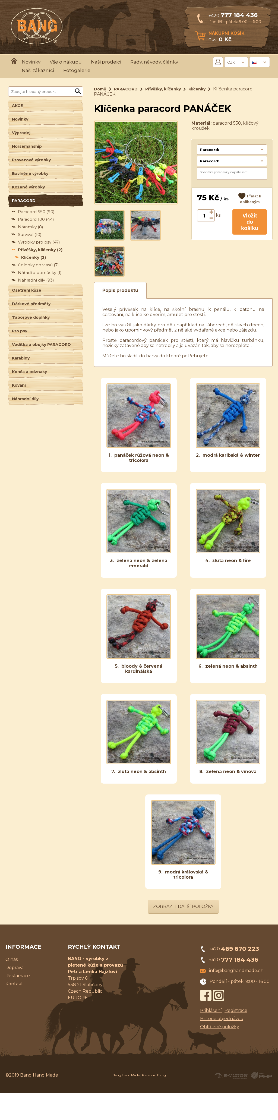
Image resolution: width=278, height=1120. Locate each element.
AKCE (17, 105)
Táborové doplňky (31, 317)
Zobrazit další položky (183, 906)
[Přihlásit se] (218, 62)
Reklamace (17, 975)
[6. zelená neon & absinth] (228, 657)
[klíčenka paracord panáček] (136, 162)
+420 (233, 15)
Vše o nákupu (66, 62)
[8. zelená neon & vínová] (228, 762)
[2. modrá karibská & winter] (228, 446)
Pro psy (19, 331)
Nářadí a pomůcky (40, 272)
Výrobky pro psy (39, 242)
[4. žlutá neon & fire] (228, 551)
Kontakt (14, 983)
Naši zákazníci (38, 70)
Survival (30, 234)
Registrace (236, 1010)
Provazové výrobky (31, 159)
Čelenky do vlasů (38, 264)
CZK (231, 62)
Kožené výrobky (28, 187)
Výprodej (21, 132)
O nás (11, 959)
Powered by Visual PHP (261, 1075)
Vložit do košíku (249, 222)
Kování (19, 385)
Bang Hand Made (126, 1075)
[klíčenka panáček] (145, 224)
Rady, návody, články (154, 62)
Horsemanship (27, 146)
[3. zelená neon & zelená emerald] (138, 551)
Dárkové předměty (31, 303)
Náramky (30, 226)
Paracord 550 (36, 211)
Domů (100, 89)
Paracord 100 (36, 219)
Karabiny (21, 358)
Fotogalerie (76, 70)
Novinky (31, 62)
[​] (211, 212)
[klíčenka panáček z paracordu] (109, 224)
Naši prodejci (106, 62)
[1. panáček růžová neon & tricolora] (138, 446)
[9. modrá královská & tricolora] (183, 863)
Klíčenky (33, 257)
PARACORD (24, 200)
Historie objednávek (221, 1018)
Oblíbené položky (219, 1026)
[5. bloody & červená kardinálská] (138, 657)
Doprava (14, 967)
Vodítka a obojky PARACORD (41, 344)
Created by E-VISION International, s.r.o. (231, 1075)
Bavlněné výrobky (30, 173)
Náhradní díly (36, 280)
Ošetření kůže (26, 290)
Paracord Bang (154, 1075)
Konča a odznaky (29, 371)
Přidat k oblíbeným (250, 199)
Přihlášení (211, 1010)
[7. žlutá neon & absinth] (138, 762)
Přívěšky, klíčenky (40, 249)
